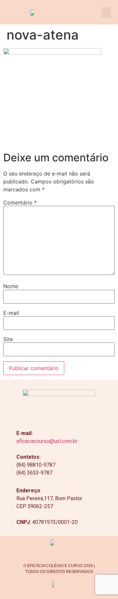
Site (8, 339)
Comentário (20, 202)
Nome (10, 286)
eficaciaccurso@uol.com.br (46, 441)
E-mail (11, 312)
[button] (106, 12)
